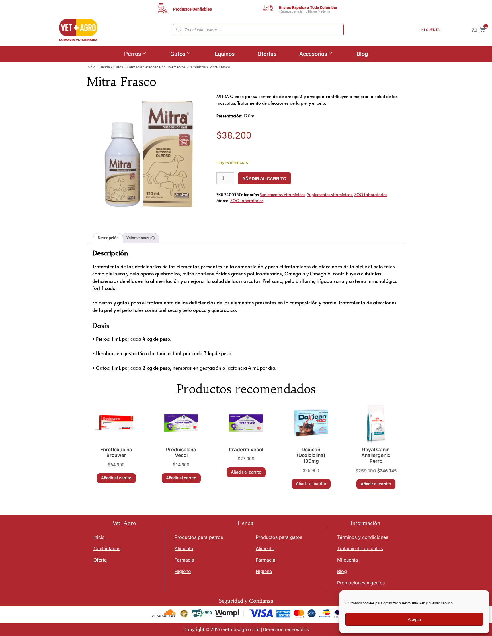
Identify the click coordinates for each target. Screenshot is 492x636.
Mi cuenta (430, 30)
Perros (132, 53)
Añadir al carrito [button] (116, 478)
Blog (362, 53)
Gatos (177, 53)
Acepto (414, 619)
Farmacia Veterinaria (144, 67)
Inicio (91, 67)
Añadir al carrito (264, 178)
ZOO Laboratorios (370, 194)
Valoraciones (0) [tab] (140, 238)
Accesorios (313, 53)
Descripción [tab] (108, 238)
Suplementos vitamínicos (185, 67)
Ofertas (266, 53)
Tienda (104, 67)
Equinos (225, 53)
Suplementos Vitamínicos (282, 194)
